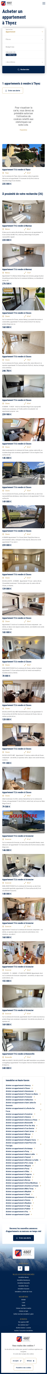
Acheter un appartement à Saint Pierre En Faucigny (21, 1144)
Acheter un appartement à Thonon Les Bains (22, 1094)
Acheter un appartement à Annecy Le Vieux (21, 1120)
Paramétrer (23, 130)
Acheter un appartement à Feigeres (19, 1174)
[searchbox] (17, 54)
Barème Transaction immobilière (23, 1330)
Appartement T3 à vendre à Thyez (16, 169)
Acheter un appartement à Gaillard (18, 1177)
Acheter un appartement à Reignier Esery (21, 1140)
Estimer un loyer (23, 1311)
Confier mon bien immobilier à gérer (23, 1314)
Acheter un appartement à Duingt (18, 1137)
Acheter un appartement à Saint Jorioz (20, 1131)
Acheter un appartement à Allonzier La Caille (22, 1160)
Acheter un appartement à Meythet (18, 1191)
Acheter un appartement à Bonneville (19, 1123)
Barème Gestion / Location (23, 1328)
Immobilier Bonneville (23, 1283)
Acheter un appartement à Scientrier (19, 1114)
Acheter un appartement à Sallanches (19, 1100)
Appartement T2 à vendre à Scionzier (18, 836)
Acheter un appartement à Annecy (18, 1085)
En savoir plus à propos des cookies (23, 1354)
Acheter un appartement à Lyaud (17, 1214)
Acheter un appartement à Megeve (18, 1166)
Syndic (23, 1305)
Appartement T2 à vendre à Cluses (16, 618)
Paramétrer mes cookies (23, 1367)
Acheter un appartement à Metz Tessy (19, 1189)
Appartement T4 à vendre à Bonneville (18, 1054)
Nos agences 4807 (23, 1322)
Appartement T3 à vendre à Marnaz (17, 269)
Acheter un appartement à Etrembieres (20, 1197)
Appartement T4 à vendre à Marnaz (17, 226)
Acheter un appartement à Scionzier (19, 1097)
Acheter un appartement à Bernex (18, 1180)
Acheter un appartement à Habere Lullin (20, 1154)
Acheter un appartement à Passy (17, 1169)
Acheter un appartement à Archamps (19, 1148)
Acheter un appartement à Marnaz (18, 1134)
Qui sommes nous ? (23, 1325)
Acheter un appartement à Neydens (18, 1203)
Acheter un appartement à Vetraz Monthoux (22, 1183)
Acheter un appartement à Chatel (18, 1194)
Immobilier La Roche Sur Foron (23, 1291)
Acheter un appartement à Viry (17, 1212)
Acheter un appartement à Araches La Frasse (22, 1186)
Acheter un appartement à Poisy (17, 1151)
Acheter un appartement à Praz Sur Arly (20, 1126)
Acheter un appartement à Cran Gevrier (20, 1128)
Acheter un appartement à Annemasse (20, 1091)
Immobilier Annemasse (23, 1280)
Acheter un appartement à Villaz (17, 1171)
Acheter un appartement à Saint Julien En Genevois (21, 1104)
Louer (23, 1302)
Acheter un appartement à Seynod (18, 1157)
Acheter (23, 1299)
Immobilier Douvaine (23, 1289)
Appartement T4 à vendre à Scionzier (18, 923)
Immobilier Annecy (23, 1277)
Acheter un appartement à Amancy (18, 1117)
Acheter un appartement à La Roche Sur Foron (20, 1109)
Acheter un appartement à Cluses (18, 1088)
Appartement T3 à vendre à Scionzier (18, 966)
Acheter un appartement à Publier (18, 1209)
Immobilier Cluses (23, 1286)
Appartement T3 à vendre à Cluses (16, 313)
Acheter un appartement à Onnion (18, 1200)
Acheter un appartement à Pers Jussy (19, 1163)
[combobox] (23, 54)
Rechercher (25, 69)
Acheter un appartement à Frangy (18, 1206)
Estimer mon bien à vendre (23, 1308)
